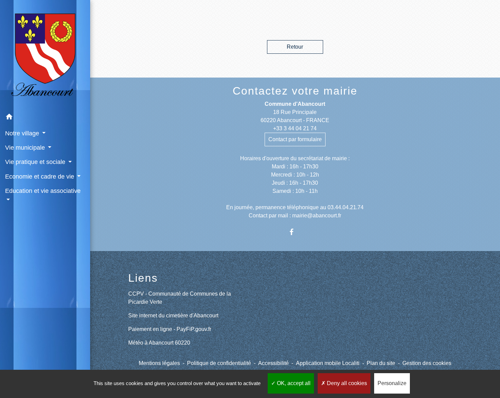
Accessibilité (273, 363)
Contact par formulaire (295, 139)
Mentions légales (159, 363)
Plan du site (381, 363)
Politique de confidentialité (219, 363)
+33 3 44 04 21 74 (295, 128)
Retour (295, 47)
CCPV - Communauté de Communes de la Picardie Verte (179, 298)
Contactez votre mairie (295, 91)
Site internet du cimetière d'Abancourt (173, 315)
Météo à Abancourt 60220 (159, 343)
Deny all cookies (346, 383)
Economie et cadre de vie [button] (40, 176)
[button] (45, 118)
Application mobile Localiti (328, 363)
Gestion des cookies (426, 363)
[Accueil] (45, 55)
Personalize (392, 383)
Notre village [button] (23, 133)
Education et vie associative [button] (43, 190)
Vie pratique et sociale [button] (36, 162)
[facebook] (295, 232)
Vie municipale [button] (26, 147)
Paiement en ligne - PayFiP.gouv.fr (169, 329)
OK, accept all (293, 383)
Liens (143, 278)
